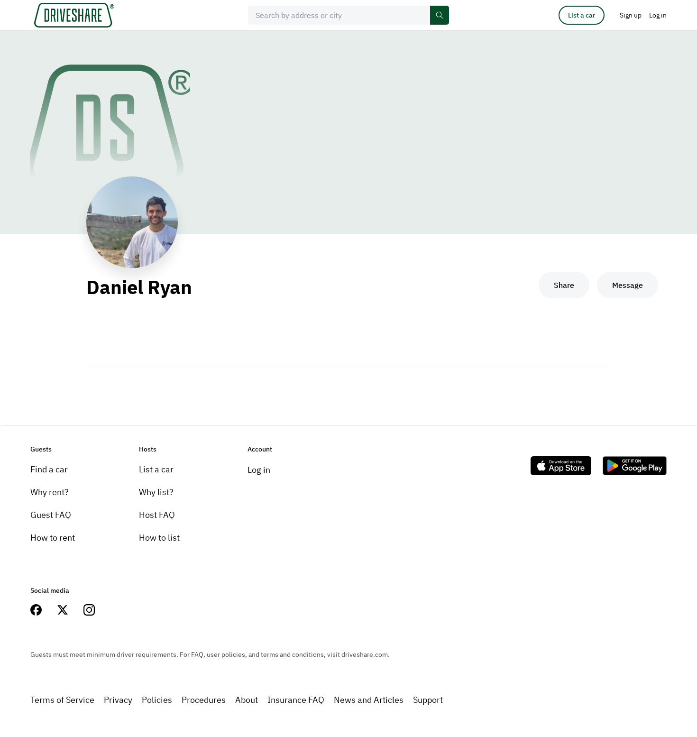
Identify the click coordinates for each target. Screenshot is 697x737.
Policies (157, 699)
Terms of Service (62, 699)
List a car (581, 15)
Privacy (118, 699)
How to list (159, 537)
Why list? (156, 492)
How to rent (52, 537)
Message (627, 285)
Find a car (49, 469)
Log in (259, 469)
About (246, 699)
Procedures (204, 699)
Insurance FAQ (295, 699)
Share (564, 285)
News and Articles (369, 699)
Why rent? (49, 492)
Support (428, 699)
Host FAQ (157, 514)
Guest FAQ (50, 514)
